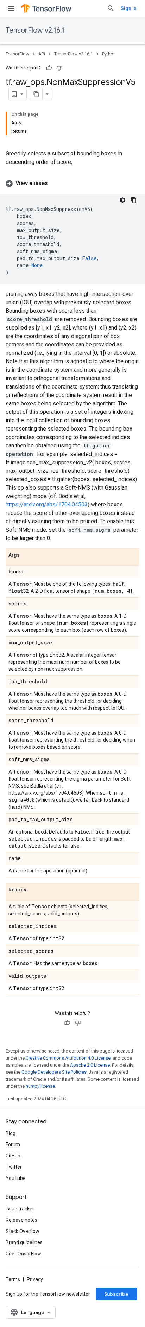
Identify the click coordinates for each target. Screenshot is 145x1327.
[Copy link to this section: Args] (27, 555)
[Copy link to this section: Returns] (33, 890)
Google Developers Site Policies (54, 1072)
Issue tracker (20, 1209)
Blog (10, 1133)
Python (109, 54)
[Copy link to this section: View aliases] (55, 183)
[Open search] (111, 8)
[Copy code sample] (133, 200)
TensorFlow (17, 54)
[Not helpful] (59, 68)
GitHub (13, 1156)
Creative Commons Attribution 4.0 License (68, 1058)
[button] (72, 183)
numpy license (40, 1086)
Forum (13, 1144)
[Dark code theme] (122, 200)
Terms (13, 1279)
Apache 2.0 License (90, 1065)
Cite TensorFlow (23, 1253)
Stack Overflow (22, 1231)
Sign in (129, 8)
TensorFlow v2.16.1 (35, 30)
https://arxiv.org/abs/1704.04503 (47, 504)
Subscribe (116, 1294)
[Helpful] (49, 68)
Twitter (14, 1167)
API (41, 54)
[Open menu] (11, 8)
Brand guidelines (24, 1242)
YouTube (16, 1178)
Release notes (21, 1220)
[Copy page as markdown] (36, 94)
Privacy (35, 1279)
